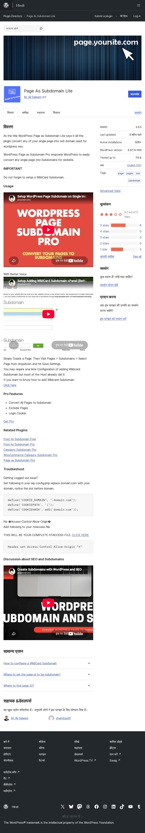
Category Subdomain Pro (20, 449)
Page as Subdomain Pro (19, 460)
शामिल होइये (116, 741)
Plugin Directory (13, 16)
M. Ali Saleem (32, 97)
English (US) (134, 165)
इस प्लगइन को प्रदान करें (113, 318)
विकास (56, 112)
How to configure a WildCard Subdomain (30, 663)
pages (129, 173)
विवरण (10, 112)
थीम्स (41, 748)
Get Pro (9, 421)
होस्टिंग (7, 754)
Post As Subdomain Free (20, 439)
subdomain (134, 180)
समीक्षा (25, 112)
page (121, 173)
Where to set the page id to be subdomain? (32, 674)
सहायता (78, 748)
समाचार (7, 748)
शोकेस (42, 741)
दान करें (115, 754)
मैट (7, 778)
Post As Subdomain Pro (19, 444)
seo (138, 173)
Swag (115, 760)
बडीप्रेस (10, 791)
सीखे (76, 741)
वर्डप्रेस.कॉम (12, 772)
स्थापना (41, 112)
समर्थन (138, 112)
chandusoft (63, 718)
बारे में (6, 741)
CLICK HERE (80, 535)
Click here (10, 385)
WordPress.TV (85, 760)
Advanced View (110, 191)
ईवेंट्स (113, 748)
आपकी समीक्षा (107, 256)
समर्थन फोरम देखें (109, 285)
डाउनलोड (134, 94)
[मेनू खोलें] (139, 5)
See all (137, 256)
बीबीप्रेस (10, 784)
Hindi (15, 807)
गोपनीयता (8, 760)
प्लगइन (42, 754)
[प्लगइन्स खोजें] (41, 28)
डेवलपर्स (78, 754)
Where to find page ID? (19, 685)
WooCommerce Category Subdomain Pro (30, 455)
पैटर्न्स (42, 760)
